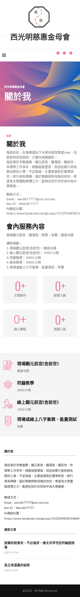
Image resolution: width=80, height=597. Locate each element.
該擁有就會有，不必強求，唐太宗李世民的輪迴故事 (39, 545)
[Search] (76, 55)
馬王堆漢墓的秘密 (17, 565)
